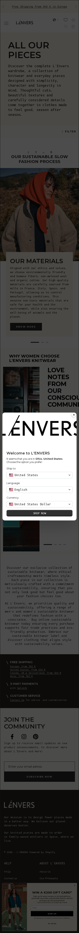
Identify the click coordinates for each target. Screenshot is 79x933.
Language (13, 483)
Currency (12, 497)
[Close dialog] (74, 415)
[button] (39, 475)
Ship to (11, 468)
